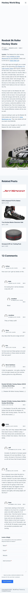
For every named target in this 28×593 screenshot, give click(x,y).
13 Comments (5, 49)
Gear (20, 48)
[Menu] (25, 2)
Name (5, 545)
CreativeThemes (6, 591)
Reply (24, 268)
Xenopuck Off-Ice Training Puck (11, 244)
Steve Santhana (10, 365)
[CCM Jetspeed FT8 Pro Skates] (14, 191)
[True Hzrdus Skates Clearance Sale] (14, 213)
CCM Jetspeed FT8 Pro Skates (11, 200)
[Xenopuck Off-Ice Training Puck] (14, 234)
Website (5, 555)
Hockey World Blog (11, 2)
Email (5, 550)
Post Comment (7, 581)
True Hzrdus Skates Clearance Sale (12, 222)
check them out (14, 60)
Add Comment (7, 561)
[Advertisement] (14, 20)
